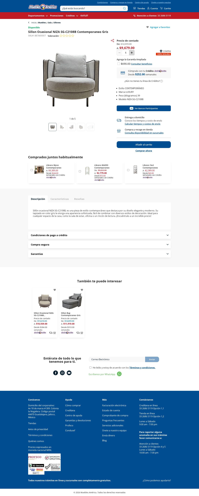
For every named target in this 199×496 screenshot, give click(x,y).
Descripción (38, 199)
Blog (104, 440)
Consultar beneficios (141, 63)
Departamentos (36, 15)
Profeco (69, 425)
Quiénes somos (36, 441)
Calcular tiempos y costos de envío (142, 123)
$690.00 (126, 64)
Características (59, 199)
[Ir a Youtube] (69, 373)
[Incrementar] (131, 52)
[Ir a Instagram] (62, 373)
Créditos (70, 15)
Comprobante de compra (115, 415)
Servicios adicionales (112, 425)
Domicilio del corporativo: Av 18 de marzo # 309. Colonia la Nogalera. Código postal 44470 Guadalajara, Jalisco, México (43, 411)
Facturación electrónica (114, 405)
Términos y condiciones (40, 435)
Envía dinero (108, 435)
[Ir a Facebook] (55, 373)
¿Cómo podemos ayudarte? (157, 480)
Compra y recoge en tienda (121, 2)
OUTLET (84, 15)
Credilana (70, 410)
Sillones (57, 22)
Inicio (34, 22)
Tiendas (141, 8)
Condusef (70, 430)
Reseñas (79, 199)
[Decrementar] (119, 52)
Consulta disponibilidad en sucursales (144, 132)
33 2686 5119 (164, 15)
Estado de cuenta (111, 410)
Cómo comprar (73, 405)
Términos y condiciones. (142, 367)
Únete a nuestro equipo (161, 2)
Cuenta (154, 8)
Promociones (56, 15)
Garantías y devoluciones (78, 420)
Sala (49, 22)
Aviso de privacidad (38, 429)
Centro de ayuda (142, 2)
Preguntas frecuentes (113, 420)
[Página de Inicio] (42, 6)
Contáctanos (102, 2)
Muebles (41, 22)
